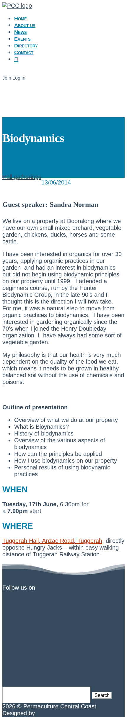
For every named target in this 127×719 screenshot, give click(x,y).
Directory (26, 46)
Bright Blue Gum (58, 713)
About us (24, 25)
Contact (23, 52)
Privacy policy (20, 664)
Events (22, 39)
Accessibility (18, 652)
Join (6, 77)
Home (20, 19)
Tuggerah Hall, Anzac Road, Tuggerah (52, 540)
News (20, 32)
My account (17, 639)
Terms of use (18, 677)
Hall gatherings (21, 177)
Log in (18, 77)
